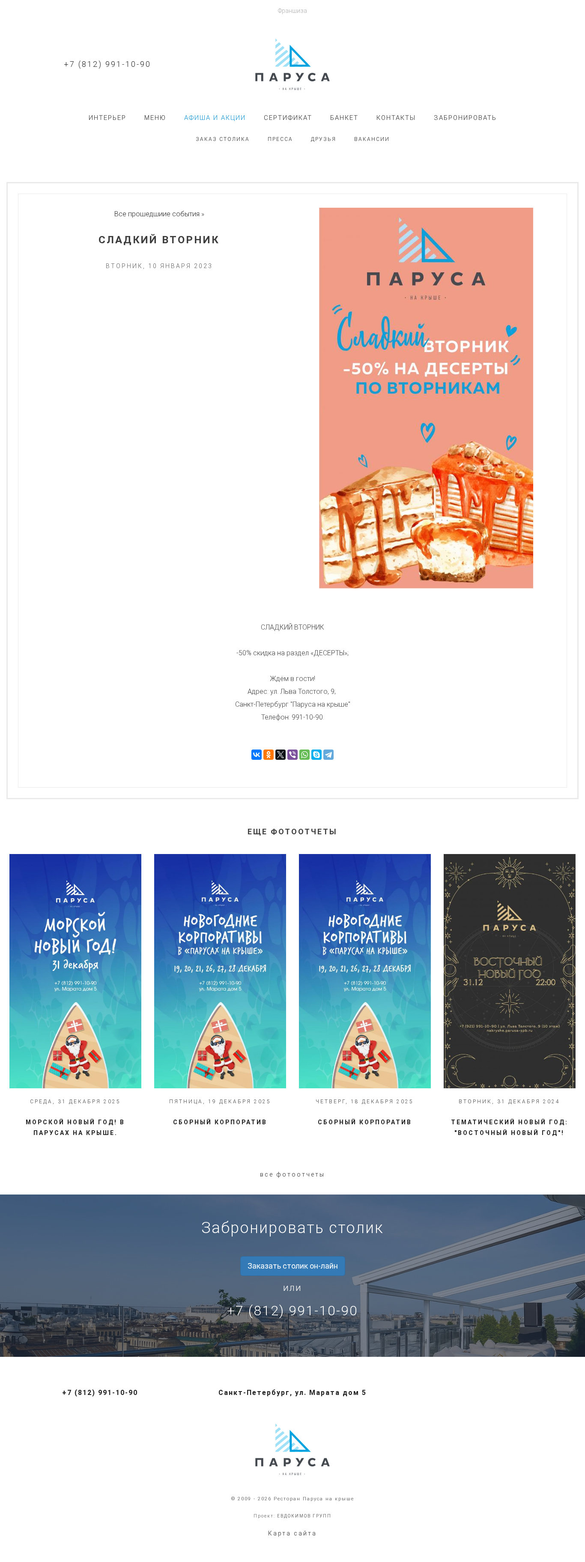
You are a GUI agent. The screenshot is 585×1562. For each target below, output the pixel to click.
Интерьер (107, 118)
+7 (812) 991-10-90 (107, 64)
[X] (280, 755)
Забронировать (465, 118)
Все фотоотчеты (292, 1174)
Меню (155, 118)
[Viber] (292, 755)
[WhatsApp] (304, 755)
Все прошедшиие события (157, 214)
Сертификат (288, 118)
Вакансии (372, 139)
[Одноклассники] (268, 755)
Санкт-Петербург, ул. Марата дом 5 (292, 1393)
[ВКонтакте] (256, 755)
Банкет (344, 118)
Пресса (280, 139)
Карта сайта (292, 1533)
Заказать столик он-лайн (293, 1265)
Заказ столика (223, 139)
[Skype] (316, 755)
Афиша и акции (215, 118)
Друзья (323, 139)
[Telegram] (328, 755)
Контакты (396, 118)
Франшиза (292, 10)
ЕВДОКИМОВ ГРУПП (304, 1516)
